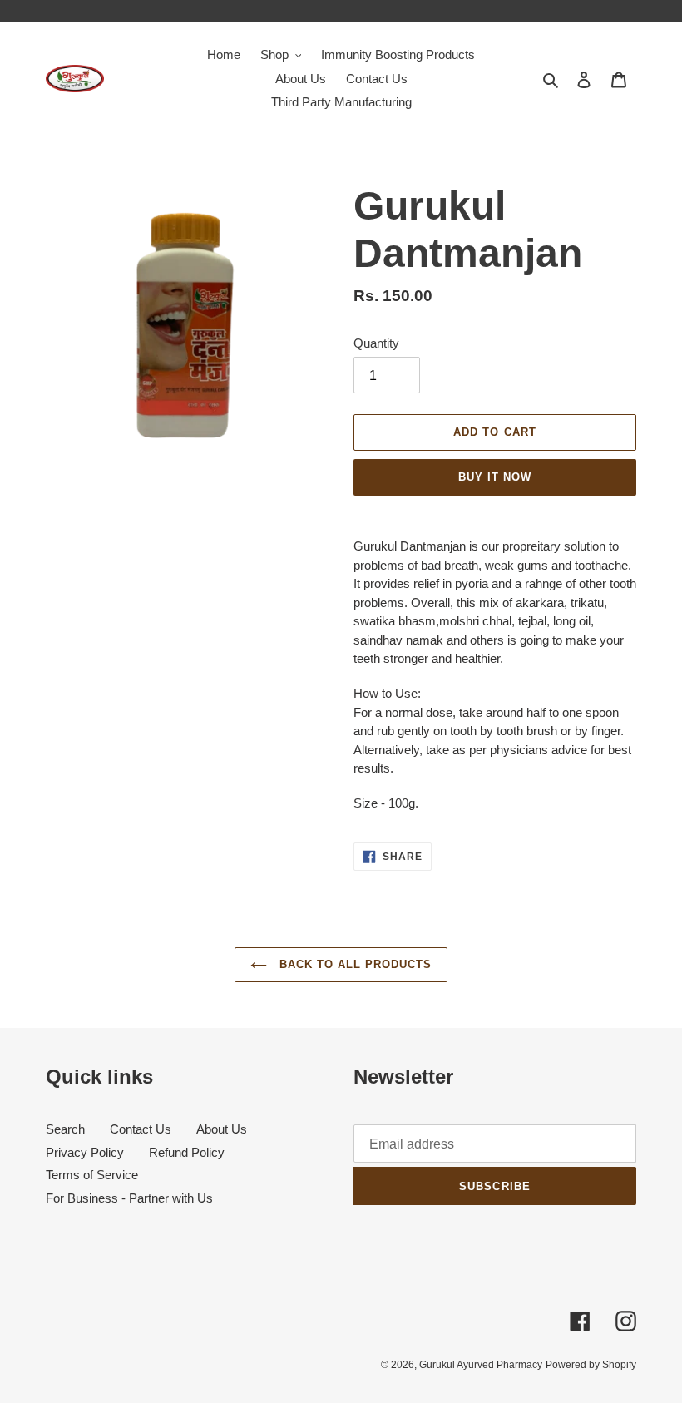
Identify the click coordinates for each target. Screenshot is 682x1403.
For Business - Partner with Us (129, 1198)
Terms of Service (92, 1175)
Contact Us (140, 1129)
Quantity (376, 343)
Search (65, 1129)
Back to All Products (353, 964)
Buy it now (494, 477)
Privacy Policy (85, 1152)
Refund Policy (187, 1152)
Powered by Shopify (591, 1365)
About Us (221, 1129)
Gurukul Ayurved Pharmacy (480, 1365)
